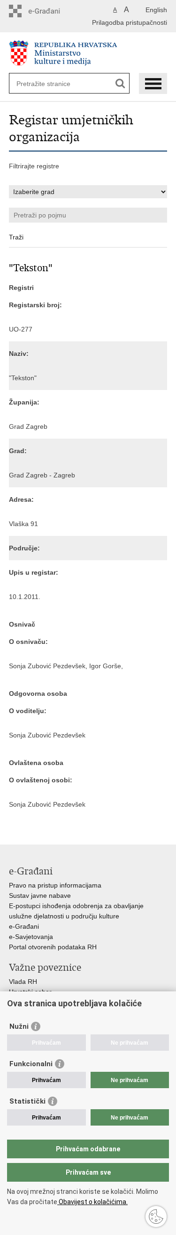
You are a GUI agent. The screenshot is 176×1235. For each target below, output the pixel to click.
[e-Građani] (49, 11)
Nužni (19, 1026)
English (156, 10)
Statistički (27, 1101)
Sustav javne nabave (40, 895)
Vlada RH (23, 981)
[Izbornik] (153, 83)
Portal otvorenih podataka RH (53, 947)
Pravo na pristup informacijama (55, 885)
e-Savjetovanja (31, 936)
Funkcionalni (31, 1064)
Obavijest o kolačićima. (92, 1202)
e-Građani (24, 926)
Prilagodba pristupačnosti (129, 22)
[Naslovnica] (88, 53)
